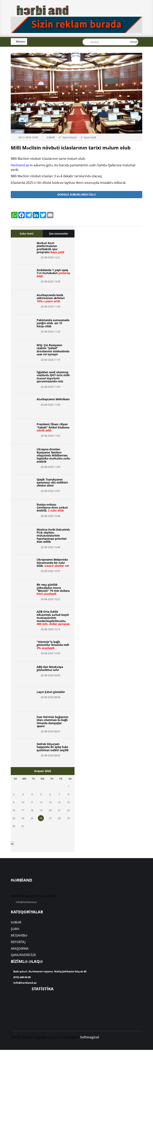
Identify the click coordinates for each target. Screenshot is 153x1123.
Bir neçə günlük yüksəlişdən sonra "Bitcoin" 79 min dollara (53, 589)
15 (68, 802)
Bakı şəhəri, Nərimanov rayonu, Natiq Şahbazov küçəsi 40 (49, 971)
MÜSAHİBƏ (19, 935)
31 (22, 826)
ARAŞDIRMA (19, 948)
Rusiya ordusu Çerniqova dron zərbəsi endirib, (52, 508)
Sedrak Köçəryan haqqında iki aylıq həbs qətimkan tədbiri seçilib (53, 747)
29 (68, 818)
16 (13, 810)
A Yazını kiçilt (88, 137)
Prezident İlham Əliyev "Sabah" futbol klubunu (53, 427)
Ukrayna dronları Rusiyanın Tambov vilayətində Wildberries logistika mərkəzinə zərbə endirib (53, 455)
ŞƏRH (15, 929)
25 (31, 818)
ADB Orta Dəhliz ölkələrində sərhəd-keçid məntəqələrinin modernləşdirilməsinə (53, 618)
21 (59, 810)
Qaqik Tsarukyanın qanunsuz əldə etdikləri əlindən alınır (52, 482)
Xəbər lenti (26, 233)
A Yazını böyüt (68, 137)
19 (41, 810)
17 (22, 810)
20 (50, 810)
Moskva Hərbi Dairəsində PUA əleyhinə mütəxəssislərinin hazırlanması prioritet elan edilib (53, 536)
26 (40, 818)
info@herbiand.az (26, 902)
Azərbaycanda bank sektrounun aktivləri (51, 298)
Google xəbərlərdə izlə (76, 194)
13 (50, 802)
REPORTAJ (18, 942)
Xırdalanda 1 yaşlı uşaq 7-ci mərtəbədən (53, 273)
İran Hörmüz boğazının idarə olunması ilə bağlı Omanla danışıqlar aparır (52, 721)
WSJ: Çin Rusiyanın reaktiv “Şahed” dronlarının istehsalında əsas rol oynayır (53, 349)
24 (22, 818)
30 (13, 826)
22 (68, 810)
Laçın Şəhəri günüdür (51, 692)
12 (41, 802)
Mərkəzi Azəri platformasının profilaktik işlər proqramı (50, 247)
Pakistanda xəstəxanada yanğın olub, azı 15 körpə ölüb (53, 323)
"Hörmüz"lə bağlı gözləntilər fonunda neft (53, 645)
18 (31, 810)
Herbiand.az (20, 165)
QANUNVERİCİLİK (23, 955)
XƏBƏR (16, 922)
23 (13, 818)
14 (59, 802)
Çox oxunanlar (58, 233)
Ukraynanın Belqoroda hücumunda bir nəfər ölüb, (53, 563)
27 (50, 818)
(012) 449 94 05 (22, 977)
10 (22, 802)
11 (31, 802)
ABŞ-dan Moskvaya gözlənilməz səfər (50, 668)
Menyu (20, 41)
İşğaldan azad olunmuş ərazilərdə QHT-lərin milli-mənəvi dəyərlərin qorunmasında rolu (53, 376)
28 (59, 818)
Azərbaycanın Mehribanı (53, 399)
